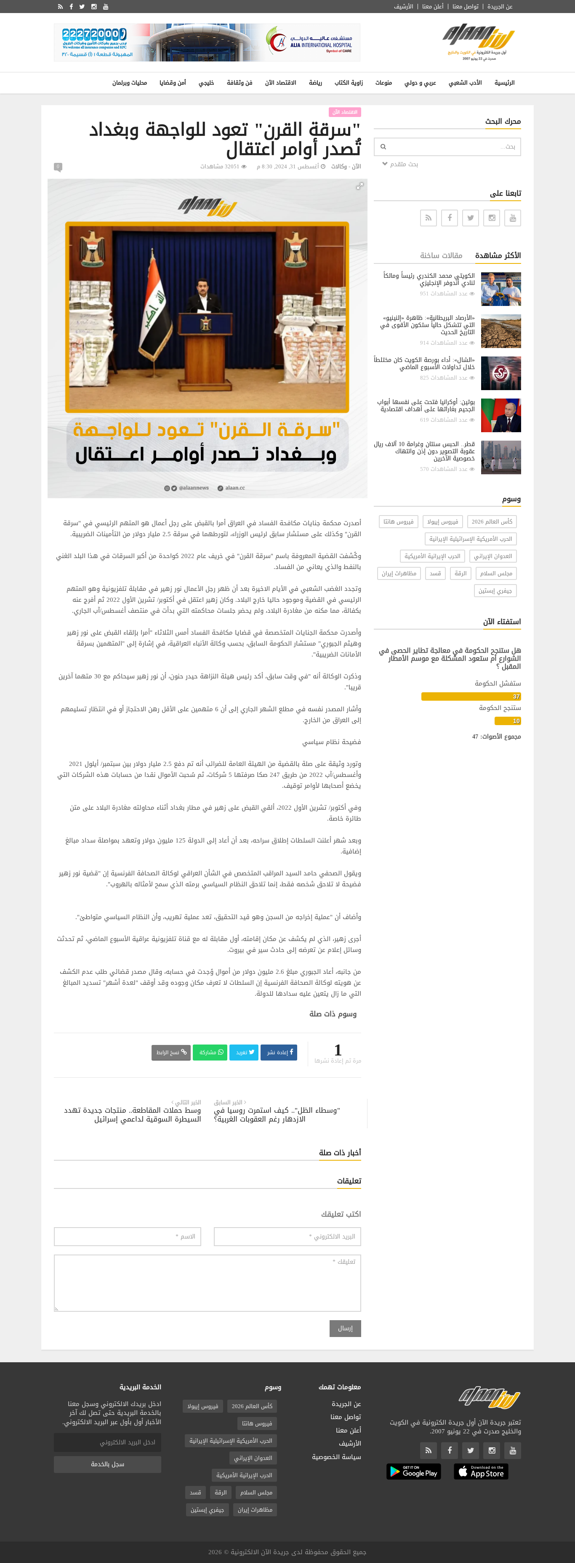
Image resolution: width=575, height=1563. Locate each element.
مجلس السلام (496, 573)
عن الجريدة (500, 6)
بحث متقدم (403, 164)
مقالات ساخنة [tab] (441, 255)
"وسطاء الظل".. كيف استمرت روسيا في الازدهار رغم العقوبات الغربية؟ (277, 1115)
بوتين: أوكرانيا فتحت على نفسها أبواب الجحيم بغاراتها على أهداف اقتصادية (426, 405)
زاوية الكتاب (349, 82)
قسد (435, 573)
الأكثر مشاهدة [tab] (498, 255)
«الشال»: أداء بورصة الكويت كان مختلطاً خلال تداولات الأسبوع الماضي (424, 363)
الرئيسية (505, 82)
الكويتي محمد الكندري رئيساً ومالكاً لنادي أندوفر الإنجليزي (429, 279)
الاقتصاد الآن (280, 82)
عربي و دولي (420, 82)
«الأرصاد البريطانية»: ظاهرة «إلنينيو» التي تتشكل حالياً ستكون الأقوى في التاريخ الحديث (427, 325)
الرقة (461, 573)
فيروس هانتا (398, 521)
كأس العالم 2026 (492, 521)
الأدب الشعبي (465, 82)
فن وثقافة (240, 82)
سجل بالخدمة (107, 1464)
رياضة (315, 82)
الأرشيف (403, 6)
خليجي (206, 82)
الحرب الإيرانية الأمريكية (433, 556)
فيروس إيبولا (442, 521)
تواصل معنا (466, 6)
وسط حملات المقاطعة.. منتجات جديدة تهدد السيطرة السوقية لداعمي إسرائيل (132, 1115)
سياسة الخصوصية (336, 1457)
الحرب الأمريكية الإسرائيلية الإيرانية (470, 539)
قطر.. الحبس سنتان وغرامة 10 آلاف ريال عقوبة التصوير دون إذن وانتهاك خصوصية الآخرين (424, 451)
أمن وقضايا (173, 82)
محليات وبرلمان (129, 82)
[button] (360, 186)
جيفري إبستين (495, 590)
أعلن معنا (433, 6)
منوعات (383, 82)
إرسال (345, 1328)
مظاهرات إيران (399, 573)
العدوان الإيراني (493, 556)
